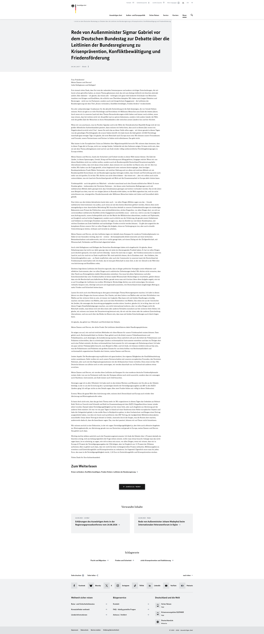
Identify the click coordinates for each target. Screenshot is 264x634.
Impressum (74, 630)
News (185, 15)
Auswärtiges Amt (115, 15)
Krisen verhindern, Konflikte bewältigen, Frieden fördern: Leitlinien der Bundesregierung (103, 472)
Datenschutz (84, 630)
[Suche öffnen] (192, 15)
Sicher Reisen (154, 15)
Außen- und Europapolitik (135, 15)
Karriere (175, 15)
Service (165, 15)
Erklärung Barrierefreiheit (111, 630)
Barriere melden (96, 630)
